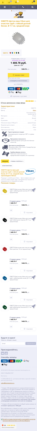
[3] (29, 101)
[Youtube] (6, 353)
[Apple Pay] (18, 92)
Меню (14, 7)
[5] (33, 101)
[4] (31, 101)
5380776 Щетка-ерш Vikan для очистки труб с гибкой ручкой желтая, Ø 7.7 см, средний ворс (21, 191)
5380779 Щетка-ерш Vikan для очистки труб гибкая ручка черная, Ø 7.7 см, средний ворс (21, 220)
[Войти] (3, 2)
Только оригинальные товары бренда (13, 103)
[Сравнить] (11, 210)
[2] (28, 101)
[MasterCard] (18, 88)
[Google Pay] (11, 92)
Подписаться (31, 343)
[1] (26, 101)
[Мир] (25, 88)
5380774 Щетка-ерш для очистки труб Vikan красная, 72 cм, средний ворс (21, 248)
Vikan (34, 110)
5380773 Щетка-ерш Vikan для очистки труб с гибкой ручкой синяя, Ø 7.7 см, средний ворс (21, 278)
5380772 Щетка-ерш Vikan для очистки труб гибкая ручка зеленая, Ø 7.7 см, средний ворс (21, 307)
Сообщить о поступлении (18, 81)
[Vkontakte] (2, 353)
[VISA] (11, 88)
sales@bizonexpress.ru (7, 383)
